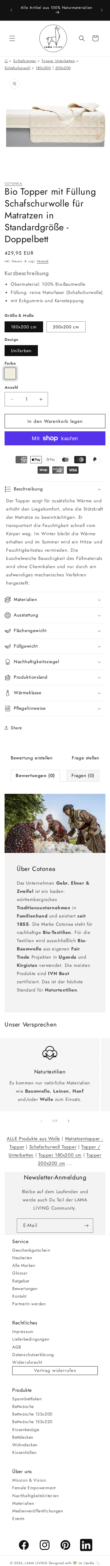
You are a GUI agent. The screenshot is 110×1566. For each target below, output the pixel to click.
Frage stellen (85, 758)
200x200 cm (66, 327)
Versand (43, 261)
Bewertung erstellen (32, 758)
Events (18, 1518)
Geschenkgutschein (31, 1250)
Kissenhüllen (24, 1452)
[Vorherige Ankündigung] (11, 10)
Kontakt (19, 1296)
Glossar (20, 1273)
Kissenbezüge (25, 1429)
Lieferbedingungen (30, 1339)
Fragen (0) (83, 775)
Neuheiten (22, 1258)
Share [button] (16, 728)
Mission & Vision (29, 1480)
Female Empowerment (34, 1488)
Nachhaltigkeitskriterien (35, 1496)
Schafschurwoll (17, 68)
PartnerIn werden (29, 1304)
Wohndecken (25, 1445)
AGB (16, 1347)
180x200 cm (24, 327)
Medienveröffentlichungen (37, 1511)
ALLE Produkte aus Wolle (33, 1138)
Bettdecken (22, 1437)
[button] (12, 38)
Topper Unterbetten (58, 61)
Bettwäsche (23, 1406)
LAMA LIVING (36, 1563)
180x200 (43, 68)
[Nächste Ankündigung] (101, 10)
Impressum (22, 1331)
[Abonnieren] (86, 1225)
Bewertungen (25, 1288)
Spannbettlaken (27, 1399)
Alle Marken (23, 1265)
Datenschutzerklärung (33, 1355)
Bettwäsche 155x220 (32, 1422)
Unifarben (21, 351)
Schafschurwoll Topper (53, 1147)
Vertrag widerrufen (55, 1370)
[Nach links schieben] (41, 1121)
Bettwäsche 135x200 (32, 1414)
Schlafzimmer (24, 61)
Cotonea (13, 183)
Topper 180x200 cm (60, 1155)
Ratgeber (21, 1281)
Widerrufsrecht (27, 1362)
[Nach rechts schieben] (68, 1121)
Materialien (23, 1503)
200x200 (63, 68)
